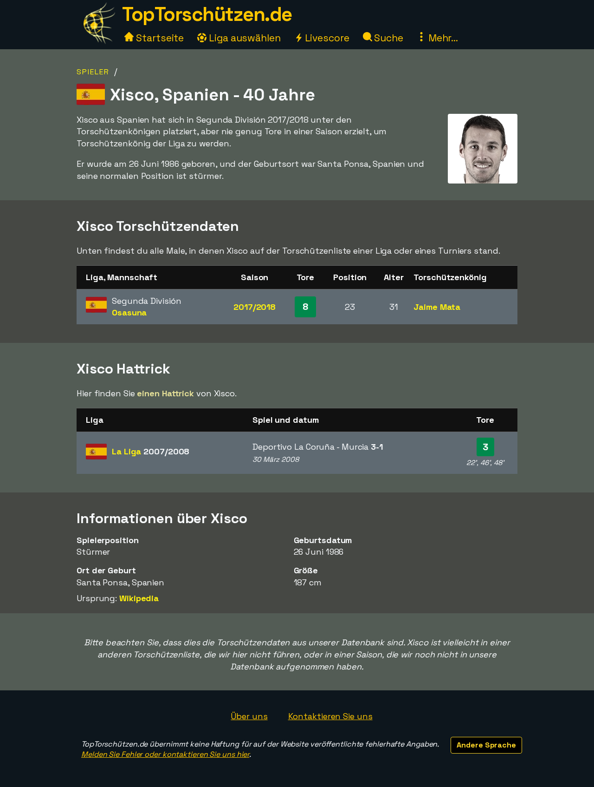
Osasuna (129, 312)
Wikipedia (139, 598)
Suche (387, 38)
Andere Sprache (486, 745)
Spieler (93, 72)
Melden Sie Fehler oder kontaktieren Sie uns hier (165, 754)
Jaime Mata (436, 307)
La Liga (150, 451)
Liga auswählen (244, 38)
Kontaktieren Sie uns (330, 716)
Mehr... (442, 38)
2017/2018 (254, 307)
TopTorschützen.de (207, 14)
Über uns (249, 716)
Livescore (326, 38)
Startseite (159, 38)
